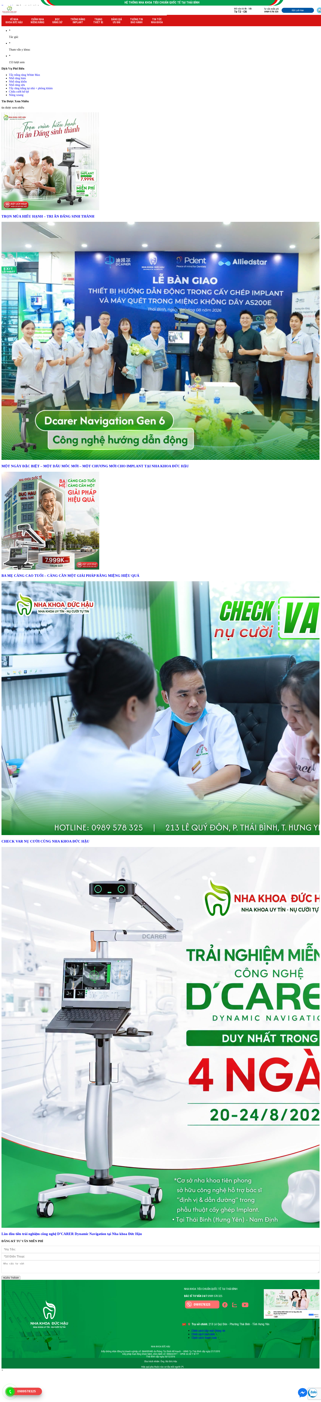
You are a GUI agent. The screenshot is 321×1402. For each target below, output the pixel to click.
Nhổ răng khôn (18, 81)
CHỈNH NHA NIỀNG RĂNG (37, 21)
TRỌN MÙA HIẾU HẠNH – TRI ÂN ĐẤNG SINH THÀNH (47, 216)
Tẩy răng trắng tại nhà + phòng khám (31, 88)
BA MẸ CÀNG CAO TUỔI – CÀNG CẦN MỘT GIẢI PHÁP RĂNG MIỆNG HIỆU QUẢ (70, 576)
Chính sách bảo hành (203, 1334)
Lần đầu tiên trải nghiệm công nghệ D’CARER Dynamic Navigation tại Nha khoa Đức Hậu (71, 1234)
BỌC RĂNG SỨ (57, 21)
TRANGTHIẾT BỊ (98, 21)
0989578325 (202, 1304)
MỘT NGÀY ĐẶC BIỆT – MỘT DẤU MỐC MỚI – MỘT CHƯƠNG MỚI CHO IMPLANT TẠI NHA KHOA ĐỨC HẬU (95, 466)
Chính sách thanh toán (204, 1338)
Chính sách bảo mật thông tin (208, 1330)
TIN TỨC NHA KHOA (157, 21)
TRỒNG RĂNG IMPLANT (77, 21)
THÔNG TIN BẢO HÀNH (136, 21)
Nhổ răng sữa (17, 84)
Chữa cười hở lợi (19, 91)
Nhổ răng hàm (17, 78)
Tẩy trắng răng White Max (24, 74)
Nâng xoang (16, 95)
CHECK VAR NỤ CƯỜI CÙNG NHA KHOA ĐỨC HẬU (45, 841)
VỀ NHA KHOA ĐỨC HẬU (14, 21)
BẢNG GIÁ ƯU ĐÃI (116, 21)
